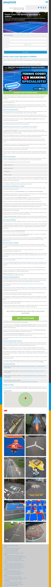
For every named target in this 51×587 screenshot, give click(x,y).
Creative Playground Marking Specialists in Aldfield (15, 564)
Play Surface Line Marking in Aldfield (11, 545)
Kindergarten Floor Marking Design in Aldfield (14, 558)
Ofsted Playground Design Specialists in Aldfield (14, 573)
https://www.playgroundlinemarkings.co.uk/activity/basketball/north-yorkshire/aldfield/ (20, 381)
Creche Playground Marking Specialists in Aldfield (14, 560)
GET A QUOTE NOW (25, 318)
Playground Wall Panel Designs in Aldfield (13, 568)
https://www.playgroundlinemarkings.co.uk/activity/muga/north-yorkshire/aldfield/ (21, 127)
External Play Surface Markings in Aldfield (13, 576)
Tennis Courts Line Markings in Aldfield (12, 548)
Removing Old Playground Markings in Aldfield (14, 584)
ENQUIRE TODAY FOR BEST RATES (25, 92)
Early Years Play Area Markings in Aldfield (13, 559)
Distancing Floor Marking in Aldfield (11, 585)
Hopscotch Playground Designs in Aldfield (13, 563)
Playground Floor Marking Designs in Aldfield (13, 579)
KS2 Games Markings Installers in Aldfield (13, 571)
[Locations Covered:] (3, 1)
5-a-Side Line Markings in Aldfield (11, 550)
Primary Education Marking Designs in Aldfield (14, 555)
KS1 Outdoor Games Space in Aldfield (12, 570)
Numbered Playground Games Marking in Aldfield (14, 566)
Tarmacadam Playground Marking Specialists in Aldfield (15, 578)
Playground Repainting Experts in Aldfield (13, 583)
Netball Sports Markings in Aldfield (11, 549)
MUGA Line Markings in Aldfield (11, 551)
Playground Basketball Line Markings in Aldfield (14, 553)
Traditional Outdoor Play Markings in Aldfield (13, 565)
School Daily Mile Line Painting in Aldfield (13, 574)
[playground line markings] (10, 2)
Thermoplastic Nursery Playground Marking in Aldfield (15, 556)
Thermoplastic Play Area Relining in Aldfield (13, 581)
